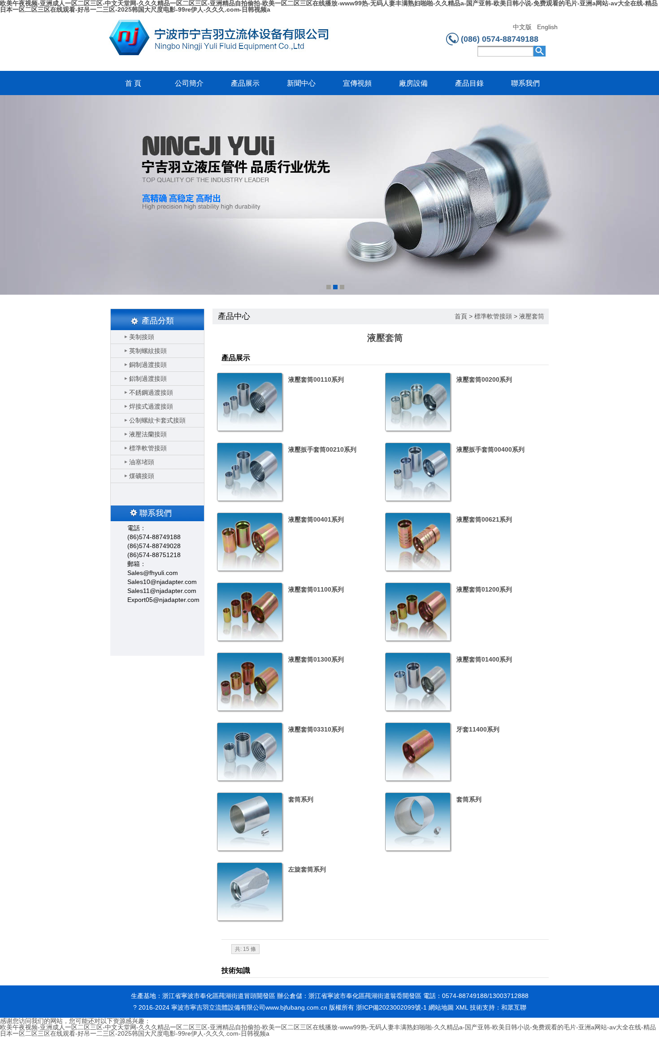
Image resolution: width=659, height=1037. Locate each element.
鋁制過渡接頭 (148, 378)
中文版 (522, 27)
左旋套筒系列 (307, 869)
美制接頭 (141, 336)
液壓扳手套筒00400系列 (490, 449)
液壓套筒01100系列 (316, 589)
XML (461, 1007)
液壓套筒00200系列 (484, 379)
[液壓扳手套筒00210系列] (249, 472)
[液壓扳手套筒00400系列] (417, 472)
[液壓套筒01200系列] (417, 612)
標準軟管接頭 (148, 448)
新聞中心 (301, 83)
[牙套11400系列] (417, 752)
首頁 (461, 316)
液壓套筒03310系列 (316, 729)
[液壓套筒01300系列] (249, 682)
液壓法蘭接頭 (148, 434)
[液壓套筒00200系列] (417, 402)
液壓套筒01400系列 (484, 659)
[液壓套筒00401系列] (249, 542)
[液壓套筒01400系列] (417, 682)
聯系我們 (525, 83)
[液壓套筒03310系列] (249, 752)
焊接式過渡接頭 (151, 406)
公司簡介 (189, 83)
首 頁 (133, 83)
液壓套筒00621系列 (484, 519)
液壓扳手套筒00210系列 (322, 449)
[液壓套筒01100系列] (249, 612)
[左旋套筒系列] (249, 892)
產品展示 (245, 83)
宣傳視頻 (357, 83)
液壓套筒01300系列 (316, 659)
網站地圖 (441, 1007)
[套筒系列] (249, 822)
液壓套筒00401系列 (316, 519)
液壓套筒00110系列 (316, 379)
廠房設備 (413, 83)
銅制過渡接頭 (148, 364)
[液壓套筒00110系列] (249, 402)
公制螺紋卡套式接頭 (157, 420)
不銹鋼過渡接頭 (151, 392)
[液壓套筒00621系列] (417, 542)
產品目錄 (469, 83)
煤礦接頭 (141, 475)
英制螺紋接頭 (148, 350)
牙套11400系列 (477, 729)
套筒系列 (300, 799)
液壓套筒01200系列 (484, 589)
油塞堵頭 (141, 462)
